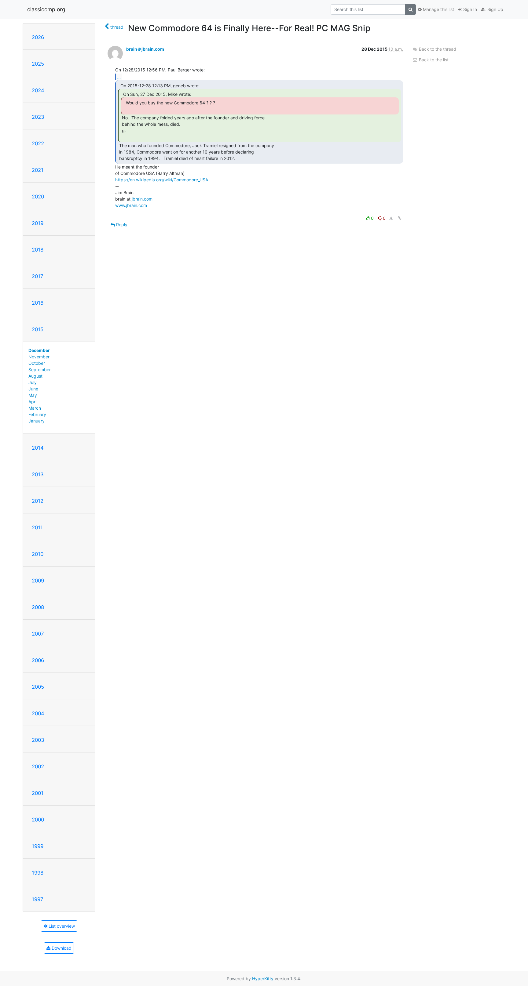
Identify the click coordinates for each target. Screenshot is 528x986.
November (39, 356)
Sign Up (494, 9)
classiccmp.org (46, 9)
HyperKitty (262, 978)
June (33, 388)
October (36, 363)
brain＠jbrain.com (145, 49)
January (36, 420)
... (119, 77)
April (32, 401)
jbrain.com (142, 198)
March (34, 408)
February (37, 414)
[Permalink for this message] (399, 218)
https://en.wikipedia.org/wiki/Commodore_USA (161, 179)
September (39, 369)
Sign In (469, 9)
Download (61, 948)
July (32, 382)
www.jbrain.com (131, 205)
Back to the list (433, 59)
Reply (121, 224)
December (39, 350)
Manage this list (438, 9)
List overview (61, 926)
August (35, 376)
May (32, 395)
